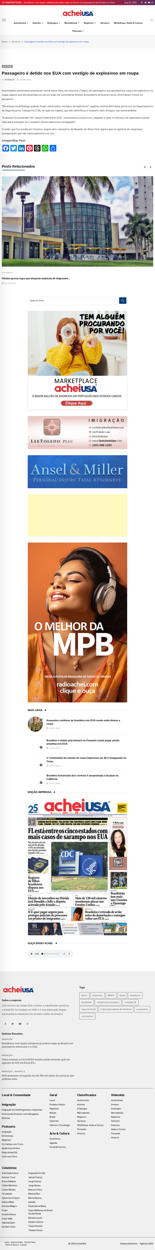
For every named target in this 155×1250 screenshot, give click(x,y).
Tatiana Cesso (35, 1230)
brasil (122, 995)
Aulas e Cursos (118, 1129)
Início (7, 1242)
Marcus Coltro (35, 1190)
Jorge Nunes (34, 1185)
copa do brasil (88, 1009)
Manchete (19, 1071)
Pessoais (77, 31)
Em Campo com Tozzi (12, 1144)
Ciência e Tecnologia (60, 1125)
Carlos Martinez (9, 1185)
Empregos (52, 23)
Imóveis (37, 23)
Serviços (104, 23)
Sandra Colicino (35, 1222)
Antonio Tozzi (8, 1177)
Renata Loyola (35, 1218)
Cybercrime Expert (11, 1198)
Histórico (16, 42)
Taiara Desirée (35, 1226)
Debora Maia (8, 1202)
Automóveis (20, 23)
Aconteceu (55, 1139)
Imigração (7, 1039)
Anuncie (81, 1133)
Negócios (89, 23)
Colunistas (9, 1168)
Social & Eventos (58, 1147)
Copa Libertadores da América (116, 1009)
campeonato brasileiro (108, 1002)
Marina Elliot (34, 1194)
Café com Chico (9, 1156)
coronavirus (142, 1009)
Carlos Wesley (8, 1190)
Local (52, 1100)
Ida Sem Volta (8, 1227)
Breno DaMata (9, 1181)
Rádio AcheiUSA (9, 1152)
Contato (23, 1245)
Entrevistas (7, 1136)
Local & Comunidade (16, 1095)
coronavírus (87, 1016)
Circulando (7, 1194)
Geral (53, 1095)
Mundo (53, 1113)
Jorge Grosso (34, 1181)
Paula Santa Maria (37, 1206)
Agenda (53, 1143)
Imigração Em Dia (36, 1173)
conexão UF (130, 1002)
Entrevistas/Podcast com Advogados (20, 1114)
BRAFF (111, 995)
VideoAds (118, 1095)
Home (5, 42)
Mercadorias (70, 23)
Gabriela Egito (8, 1223)
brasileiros (135, 995)
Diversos (115, 1125)
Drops (5, 1210)
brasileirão (86, 1002)
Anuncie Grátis (17, 1242)
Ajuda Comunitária (11, 1148)
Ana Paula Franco (10, 1173)
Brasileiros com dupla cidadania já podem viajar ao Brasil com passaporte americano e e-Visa (69, 2)
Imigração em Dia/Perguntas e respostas (22, 1110)
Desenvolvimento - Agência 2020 (136, 1243)
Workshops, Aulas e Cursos (128, 23)
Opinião (32, 1202)
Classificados (86, 1095)
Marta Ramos (35, 1198)
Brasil (52, 1117)
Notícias (6, 1118)
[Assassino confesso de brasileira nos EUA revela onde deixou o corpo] (35, 724)
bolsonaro (97, 995)
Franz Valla (7, 1218)
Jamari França (35, 1177)
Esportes (54, 1121)
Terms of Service (12, 1245)
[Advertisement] (77, 515)
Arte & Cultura (59, 1133)
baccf (84, 995)
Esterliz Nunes (9, 1214)
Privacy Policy (30, 1242)
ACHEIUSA (10, 80)
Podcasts (8, 1126)
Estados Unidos (57, 1104)
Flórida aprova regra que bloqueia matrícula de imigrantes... (36, 278)
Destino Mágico (9, 1206)
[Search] (151, 20)
